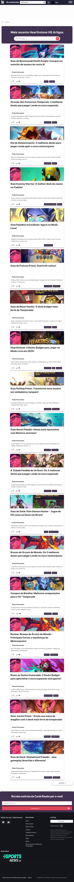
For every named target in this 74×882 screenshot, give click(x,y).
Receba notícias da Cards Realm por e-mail (37, 796)
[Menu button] (71, 4)
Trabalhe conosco (31, 832)
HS (2, 22)
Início (27, 821)
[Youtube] (8, 822)
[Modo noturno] (48, 2)
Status (27, 841)
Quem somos (29, 826)
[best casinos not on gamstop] (12, 858)
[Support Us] (3, 822)
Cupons (28, 829)
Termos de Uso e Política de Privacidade (14, 877)
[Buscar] (57, 38)
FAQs (27, 838)
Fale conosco (29, 823)
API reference (30, 835)
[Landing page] (2, 2)
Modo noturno (54, 826)
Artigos (7, 22)
